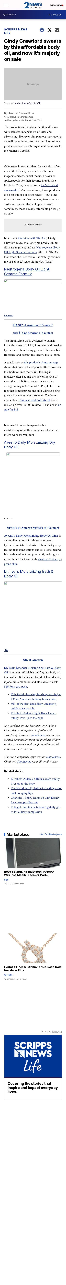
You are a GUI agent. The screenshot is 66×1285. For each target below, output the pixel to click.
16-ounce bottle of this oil (34, 400)
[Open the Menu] (6, 5)
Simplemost (38, 735)
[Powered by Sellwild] (57, 1032)
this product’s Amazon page (41, 362)
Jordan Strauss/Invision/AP (27, 103)
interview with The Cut (32, 238)
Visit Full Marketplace (51, 834)
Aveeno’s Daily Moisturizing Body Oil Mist (31, 535)
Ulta (6, 650)
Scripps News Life (15, 31)
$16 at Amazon (33, 660)
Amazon (8, 315)
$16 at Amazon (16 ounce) (33, 332)
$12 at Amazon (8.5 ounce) (33, 325)
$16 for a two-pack (15, 686)
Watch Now (56, 5)
